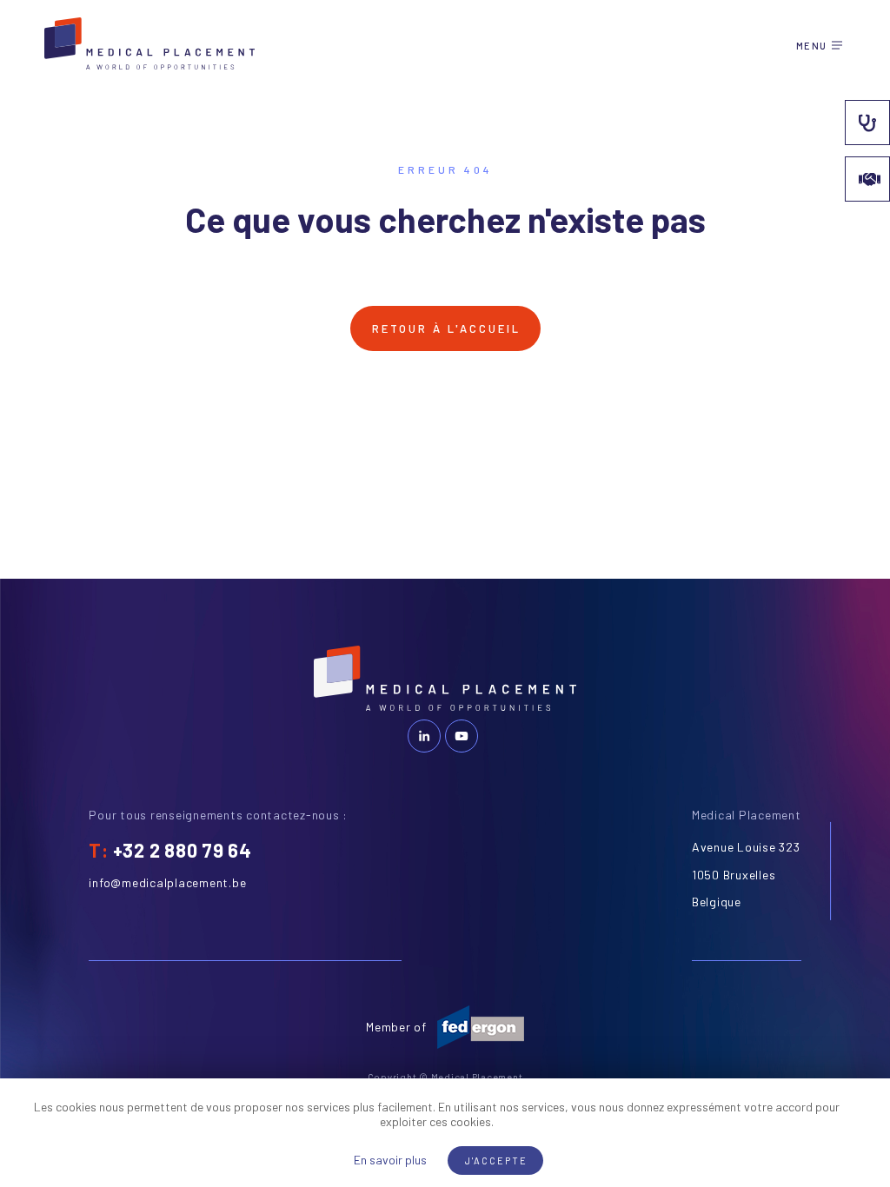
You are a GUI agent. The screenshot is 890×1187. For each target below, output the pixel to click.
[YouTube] (461, 736)
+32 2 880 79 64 (182, 850)
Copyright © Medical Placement (445, 1077)
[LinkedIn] (424, 736)
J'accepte (496, 1160)
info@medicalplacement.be (167, 882)
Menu (811, 45)
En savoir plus (390, 1159)
